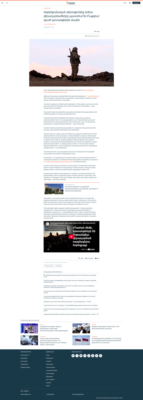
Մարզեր (94, 324)
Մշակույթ (48, 382)
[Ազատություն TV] (129, 3)
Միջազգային (49, 376)
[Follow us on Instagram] (88, 355)
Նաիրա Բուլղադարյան (50, 24)
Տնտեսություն (49, 364)
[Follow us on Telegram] (84, 355)
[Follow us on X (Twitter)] (77, 355)
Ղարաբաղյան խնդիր (51, 370)
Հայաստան (95, 336)
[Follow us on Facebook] (73, 355)
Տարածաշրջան (50, 373)
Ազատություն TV (25, 355)
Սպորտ (41, 324)
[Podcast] (96, 355)
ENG (124, 3)
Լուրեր (47, 355)
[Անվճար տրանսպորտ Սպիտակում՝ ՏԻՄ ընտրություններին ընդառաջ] (81, 328)
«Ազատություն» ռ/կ (26, 394)
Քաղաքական (49, 358)
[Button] (96, 31)
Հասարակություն (50, 367)
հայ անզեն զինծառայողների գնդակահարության (58, 161)
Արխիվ (48, 385)
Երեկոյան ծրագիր (25, 367)
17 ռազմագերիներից (92, 96)
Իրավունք (47, 8)
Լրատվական (24, 361)
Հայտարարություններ (77, 394)
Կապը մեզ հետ (50, 394)
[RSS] (92, 355)
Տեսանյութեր (24, 358)
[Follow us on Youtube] (81, 355)
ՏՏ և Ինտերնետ (50, 379)
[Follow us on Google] (100, 355)
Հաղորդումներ (24, 364)
